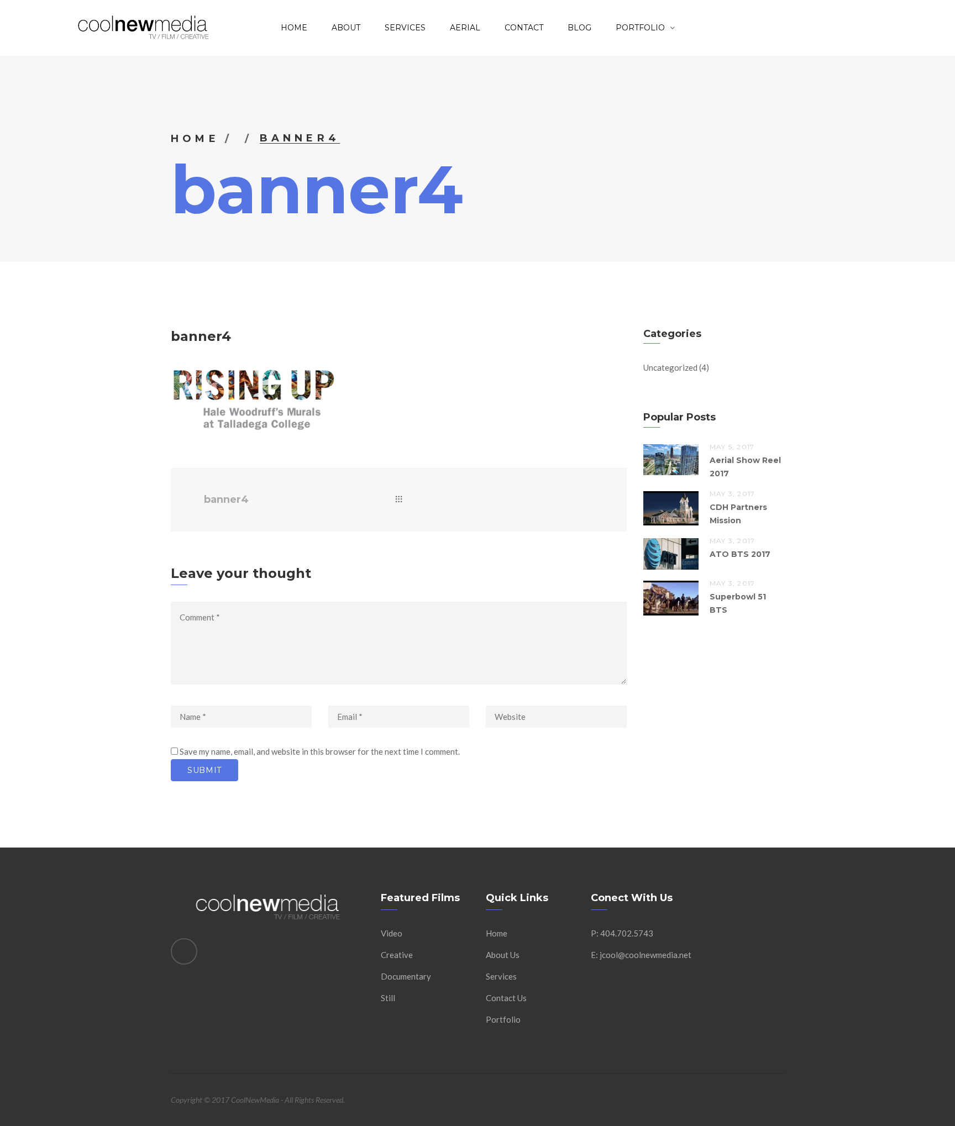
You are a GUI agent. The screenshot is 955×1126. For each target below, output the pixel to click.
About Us (503, 955)
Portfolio (640, 28)
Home (294, 28)
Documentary (406, 976)
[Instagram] (184, 951)
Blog (579, 28)
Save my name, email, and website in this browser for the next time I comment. (320, 751)
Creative (397, 955)
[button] (254, 400)
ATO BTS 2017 (740, 554)
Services (405, 28)
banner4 (226, 499)
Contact (524, 28)
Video (391, 933)
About (346, 28)
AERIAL (465, 28)
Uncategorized (670, 367)
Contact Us (506, 998)
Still (388, 998)
